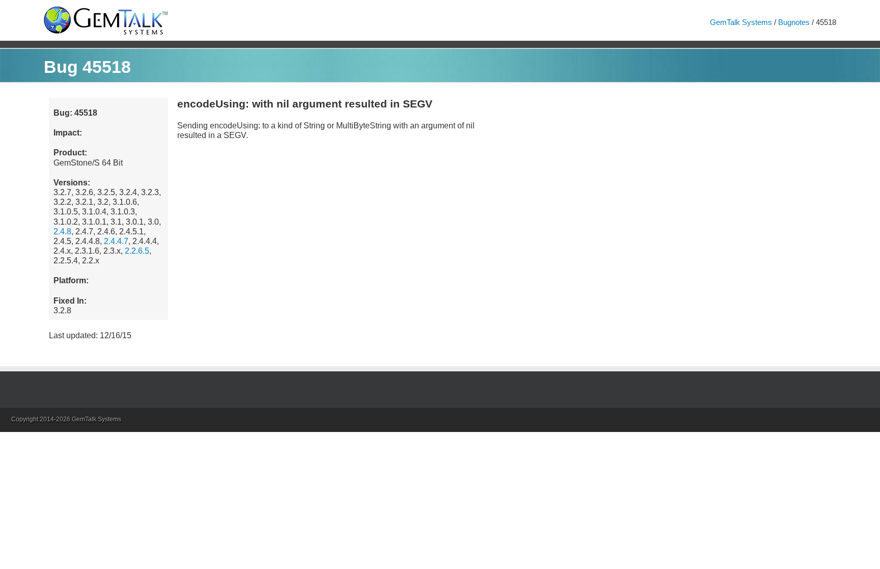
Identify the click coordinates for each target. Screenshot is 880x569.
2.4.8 (62, 231)
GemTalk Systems (741, 22)
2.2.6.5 (137, 251)
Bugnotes (794, 22)
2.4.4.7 (116, 241)
